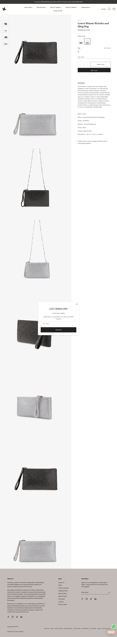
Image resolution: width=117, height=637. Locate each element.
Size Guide (107, 48)
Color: (81, 36)
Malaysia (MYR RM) (12, 626)
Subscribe (58, 330)
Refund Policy (62, 596)
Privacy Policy (62, 593)
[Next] (6, 48)
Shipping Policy (63, 591)
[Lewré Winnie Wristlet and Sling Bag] (6, 23)
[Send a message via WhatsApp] (113, 626)
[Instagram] (13, 617)
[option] (6, 23)
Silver (87, 41)
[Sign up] (109, 592)
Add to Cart (100, 64)
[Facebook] (8, 617)
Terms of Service (63, 588)
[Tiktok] (17, 617)
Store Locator (62, 604)
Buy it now (94, 70)
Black (81, 41)
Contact (61, 602)
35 (78, 51)
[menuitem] (29, 7)
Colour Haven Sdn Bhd (17, 631)
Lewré (79, 20)
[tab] (82, 83)
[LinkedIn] (21, 617)
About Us (61, 582)
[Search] (109, 9)
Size (94, 48)
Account (103, 9)
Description (81, 82)
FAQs (60, 585)
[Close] (77, 304)
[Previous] (6, 17)
